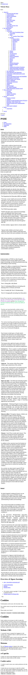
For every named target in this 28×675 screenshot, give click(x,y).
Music (11, 61)
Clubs (8, 104)
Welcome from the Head (12, 13)
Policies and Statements (12, 81)
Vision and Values (11, 20)
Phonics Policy (16, 39)
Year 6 (14, 49)
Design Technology (14, 56)
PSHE (11, 65)
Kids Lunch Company (12, 106)
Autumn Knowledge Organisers (17, 67)
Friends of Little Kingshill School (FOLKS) (17, 100)
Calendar (9, 91)
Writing (11, 51)
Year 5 (14, 48)
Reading (12, 37)
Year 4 (14, 47)
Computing (12, 55)
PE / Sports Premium (11, 87)
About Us (6, 12)
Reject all (3, 612)
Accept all (9, 612)
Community (9, 75)
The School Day (10, 71)
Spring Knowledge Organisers (17, 68)
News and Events (8, 89)
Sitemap (5, 586)
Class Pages (9, 108)
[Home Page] (4, 4)
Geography (12, 57)
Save (14, 673)
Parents (5, 96)
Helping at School (11, 97)
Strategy (8, 23)
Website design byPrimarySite (11, 594)
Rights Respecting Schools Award (15, 88)
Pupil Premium (10, 85)
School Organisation (11, 16)
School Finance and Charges (13, 79)
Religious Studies (14, 64)
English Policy (16, 40)
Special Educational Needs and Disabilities (17, 76)
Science (11, 52)
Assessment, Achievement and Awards (16, 73)
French (11, 60)
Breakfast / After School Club (14, 101)
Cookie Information (8, 584)
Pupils (5, 107)
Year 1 (14, 43)
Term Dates (9, 92)
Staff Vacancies (10, 95)
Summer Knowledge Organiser (17, 69)
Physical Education (14, 63)
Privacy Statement (11, 80)
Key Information (7, 28)
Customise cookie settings (18, 612)
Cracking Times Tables (18, 36)
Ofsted (8, 84)
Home (5, 122)
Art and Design (13, 53)
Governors (9, 18)
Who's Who (9, 17)
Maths (11, 35)
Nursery (8, 29)
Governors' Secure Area (12, 25)
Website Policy (7, 587)
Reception (15, 41)
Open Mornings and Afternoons (14, 72)
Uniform (9, 99)
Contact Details (10, 14)
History (11, 59)
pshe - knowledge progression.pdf (12, 582)
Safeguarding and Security (13, 77)
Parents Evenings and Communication (16, 103)
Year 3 (14, 45)
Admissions (9, 83)
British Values (10, 21)
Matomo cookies (8, 646)
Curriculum (9, 31)
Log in (5, 111)
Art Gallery (9, 24)
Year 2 (14, 44)
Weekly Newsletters (11, 93)
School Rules (10, 27)
